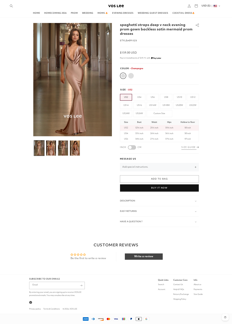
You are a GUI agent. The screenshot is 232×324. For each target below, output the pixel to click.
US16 (139, 105)
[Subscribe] (81, 285)
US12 (192, 97)
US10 (179, 97)
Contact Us (178, 285)
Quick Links (163, 280)
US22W (192, 105)
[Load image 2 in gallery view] (51, 148)
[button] (11, 6)
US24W (126, 113)
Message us (128, 159)
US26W (139, 113)
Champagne (123, 76)
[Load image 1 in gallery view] (39, 148)
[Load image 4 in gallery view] (75, 148)
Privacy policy (35, 309)
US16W (152, 105)
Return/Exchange (181, 294)
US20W (179, 105)
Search (161, 285)
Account (161, 289)
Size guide (188, 147)
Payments (198, 289)
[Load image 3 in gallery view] (63, 148)
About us (197, 285)
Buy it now (159, 188)
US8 (166, 97)
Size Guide (198, 294)
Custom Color (131, 76)
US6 (153, 97)
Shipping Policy (179, 299)
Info (195, 280)
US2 (126, 97)
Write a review (143, 256)
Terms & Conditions (51, 309)
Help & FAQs (178, 289)
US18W (166, 105)
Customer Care (180, 280)
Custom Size (159, 113)
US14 (125, 105)
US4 (139, 97)
